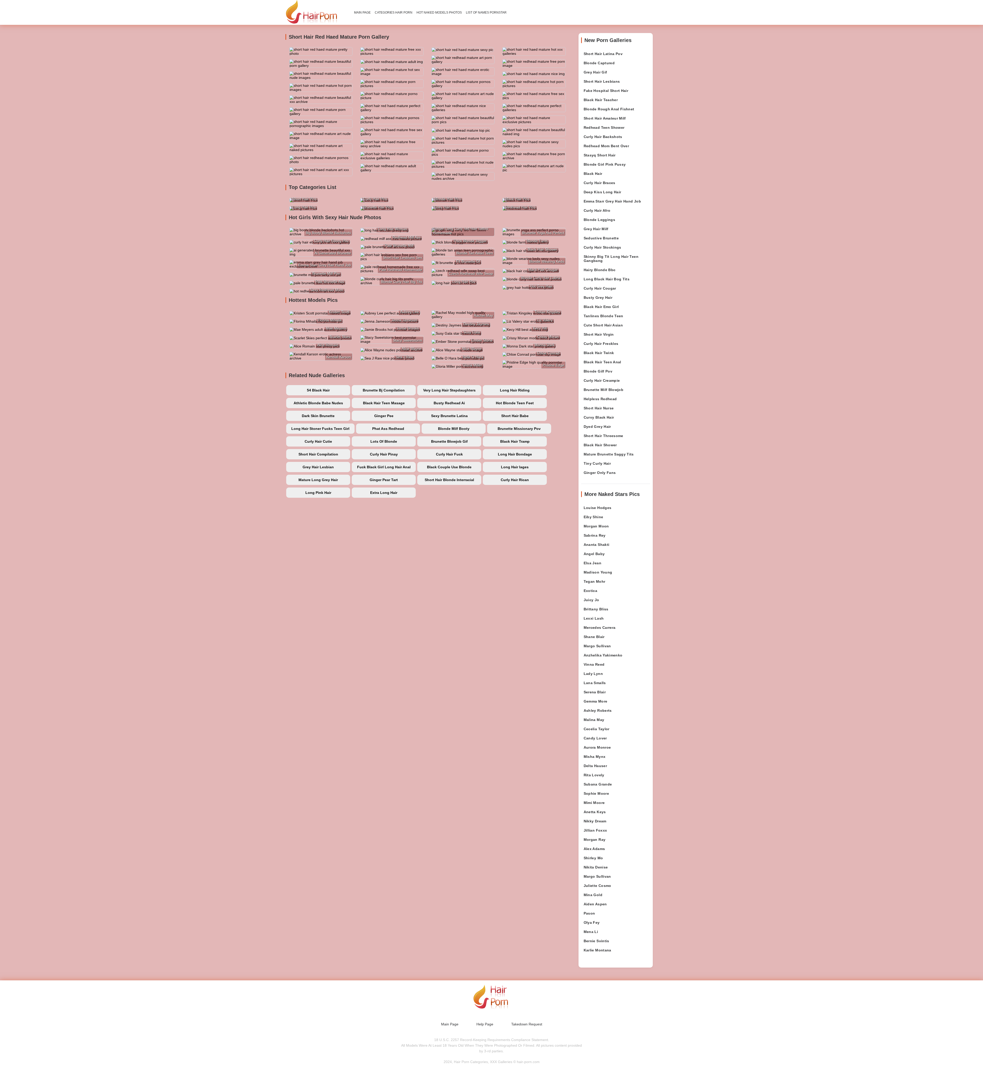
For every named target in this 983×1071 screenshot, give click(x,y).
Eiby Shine (593, 517)
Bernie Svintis (596, 941)
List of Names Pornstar (486, 12)
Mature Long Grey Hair (318, 480)
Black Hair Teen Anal (602, 362)
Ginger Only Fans (600, 473)
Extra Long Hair (383, 493)
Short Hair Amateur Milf (605, 118)
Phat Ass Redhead (388, 429)
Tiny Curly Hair (597, 463)
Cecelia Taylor (597, 729)
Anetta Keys (595, 812)
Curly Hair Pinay (384, 454)
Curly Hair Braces (599, 183)
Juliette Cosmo (597, 886)
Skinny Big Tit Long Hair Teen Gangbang (611, 259)
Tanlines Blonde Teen (603, 316)
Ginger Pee (383, 416)
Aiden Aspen (595, 904)
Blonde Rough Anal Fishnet (609, 109)
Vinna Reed (594, 664)
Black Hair (593, 174)
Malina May (594, 720)
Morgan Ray (595, 839)
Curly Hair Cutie (318, 441)
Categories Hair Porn (393, 12)
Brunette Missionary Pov (519, 429)
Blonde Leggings (599, 220)
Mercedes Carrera (600, 627)
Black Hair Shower (600, 445)
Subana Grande (598, 784)
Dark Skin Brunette (318, 416)
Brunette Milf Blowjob (603, 390)
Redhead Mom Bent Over (606, 146)
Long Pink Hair (318, 493)
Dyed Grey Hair (597, 427)
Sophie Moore (596, 793)
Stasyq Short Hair (600, 155)
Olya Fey (592, 922)
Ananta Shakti (597, 545)
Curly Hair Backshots (603, 137)
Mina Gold (593, 895)
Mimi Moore (594, 803)
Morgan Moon (596, 526)
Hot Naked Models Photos (439, 12)
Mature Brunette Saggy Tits (609, 454)
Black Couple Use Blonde (449, 467)
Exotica (590, 591)
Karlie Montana (597, 950)
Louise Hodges (598, 508)
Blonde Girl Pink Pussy (605, 164)
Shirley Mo (593, 858)
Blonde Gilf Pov (598, 371)
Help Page (484, 1024)
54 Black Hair (318, 390)
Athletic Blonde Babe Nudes (318, 403)
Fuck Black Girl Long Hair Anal (384, 467)
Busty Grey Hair (598, 297)
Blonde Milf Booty (453, 429)
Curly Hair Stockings (602, 247)
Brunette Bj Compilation (384, 390)
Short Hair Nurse (599, 408)
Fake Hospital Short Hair (606, 91)
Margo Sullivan (597, 646)
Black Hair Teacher (601, 100)
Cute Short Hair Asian (603, 325)
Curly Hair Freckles (601, 344)
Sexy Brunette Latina (449, 416)
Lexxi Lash (594, 618)
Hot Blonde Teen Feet (515, 403)
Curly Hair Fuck (449, 454)
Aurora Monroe (597, 747)
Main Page (362, 12)
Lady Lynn (593, 674)
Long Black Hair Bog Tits (606, 279)
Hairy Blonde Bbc (600, 270)
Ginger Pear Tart (384, 480)
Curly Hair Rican (515, 480)
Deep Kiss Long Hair (602, 192)
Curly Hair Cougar (600, 288)
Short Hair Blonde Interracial (449, 480)
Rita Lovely (594, 775)
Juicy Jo (591, 600)
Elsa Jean (592, 563)
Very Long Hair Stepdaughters (449, 390)
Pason (589, 913)
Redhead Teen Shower (604, 127)
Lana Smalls (595, 683)
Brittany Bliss (596, 609)
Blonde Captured (599, 63)
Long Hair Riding (515, 390)
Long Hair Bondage (515, 454)
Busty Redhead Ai (449, 403)
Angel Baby (594, 554)
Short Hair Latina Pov (603, 54)
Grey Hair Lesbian (318, 467)
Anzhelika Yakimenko (603, 655)
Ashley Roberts (598, 710)
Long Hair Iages (515, 467)
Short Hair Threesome (603, 436)
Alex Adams (594, 849)
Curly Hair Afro (597, 210)
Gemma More (595, 701)
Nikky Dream (595, 821)
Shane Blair (594, 637)
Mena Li (591, 932)
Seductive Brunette (601, 238)
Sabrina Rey (595, 535)
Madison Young (598, 572)
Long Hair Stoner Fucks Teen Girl (320, 429)
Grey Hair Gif (595, 72)
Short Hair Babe (515, 416)
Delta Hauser (595, 766)
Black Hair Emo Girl (601, 307)
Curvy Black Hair (599, 417)
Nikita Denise (596, 867)
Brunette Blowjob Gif (449, 441)
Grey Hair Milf (596, 229)
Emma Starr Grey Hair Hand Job (612, 201)
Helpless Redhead (600, 399)
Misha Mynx (595, 757)
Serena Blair (595, 692)
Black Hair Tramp (515, 441)
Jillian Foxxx (595, 830)
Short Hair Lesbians (602, 81)
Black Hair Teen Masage (384, 403)
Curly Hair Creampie (602, 380)
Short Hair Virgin (599, 334)
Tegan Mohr (594, 581)
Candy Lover (595, 738)
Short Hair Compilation (318, 454)
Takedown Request (526, 1024)
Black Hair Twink (599, 353)
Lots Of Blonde (383, 441)
